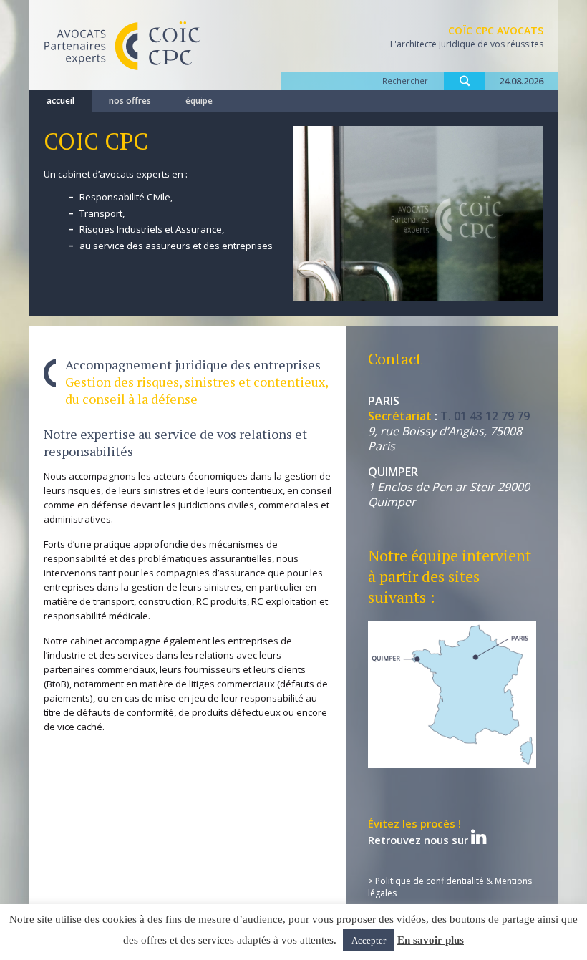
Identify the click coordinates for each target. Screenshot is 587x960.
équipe (199, 100)
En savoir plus (430, 940)
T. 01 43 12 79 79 (485, 416)
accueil (60, 100)
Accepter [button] (368, 940)
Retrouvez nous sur (419, 832)
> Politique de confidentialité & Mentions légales (450, 887)
